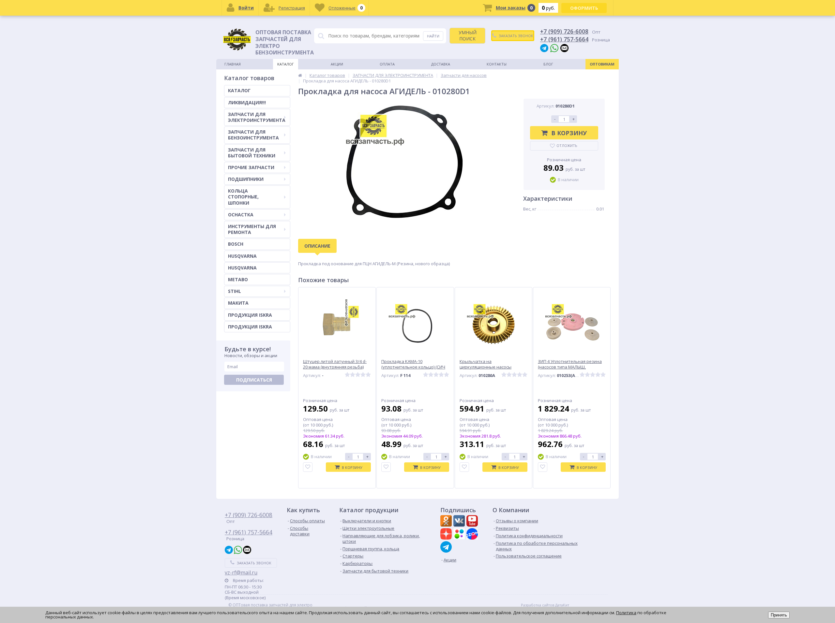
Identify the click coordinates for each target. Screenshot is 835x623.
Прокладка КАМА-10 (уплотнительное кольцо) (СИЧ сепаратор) (413, 367)
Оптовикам (602, 64)
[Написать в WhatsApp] (554, 47)
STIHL (234, 291)
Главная (232, 64)
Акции (337, 64)
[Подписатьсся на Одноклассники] (446, 521)
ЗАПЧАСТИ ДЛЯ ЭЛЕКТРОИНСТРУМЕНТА (256, 117)
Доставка (440, 64)
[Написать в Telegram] (544, 47)
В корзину (569, 133)
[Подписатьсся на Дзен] (446, 534)
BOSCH (235, 244)
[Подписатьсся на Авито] (459, 534)
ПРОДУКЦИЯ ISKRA (250, 315)
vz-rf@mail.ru (241, 572)
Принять (779, 615)
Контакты (497, 64)
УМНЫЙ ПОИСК (468, 35)
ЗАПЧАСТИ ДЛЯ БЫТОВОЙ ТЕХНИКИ (251, 153)
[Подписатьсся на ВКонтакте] (459, 521)
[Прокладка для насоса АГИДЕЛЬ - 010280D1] (404, 162)
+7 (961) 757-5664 (564, 39)
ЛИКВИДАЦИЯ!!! (247, 102)
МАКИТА (238, 303)
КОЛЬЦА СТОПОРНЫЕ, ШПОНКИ (243, 197)
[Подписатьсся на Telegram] (446, 547)
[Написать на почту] (564, 47)
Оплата (387, 64)
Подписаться (254, 380)
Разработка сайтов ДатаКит (545, 605)
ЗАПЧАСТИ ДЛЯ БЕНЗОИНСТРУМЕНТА (253, 135)
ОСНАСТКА (240, 214)
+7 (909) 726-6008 (564, 31)
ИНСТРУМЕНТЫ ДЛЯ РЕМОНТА (252, 229)
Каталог (285, 64)
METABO (238, 279)
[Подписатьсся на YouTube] (472, 521)
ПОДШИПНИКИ (246, 179)
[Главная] (300, 75)
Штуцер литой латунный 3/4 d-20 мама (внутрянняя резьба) (335, 364)
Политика (626, 613)
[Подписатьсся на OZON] (472, 534)
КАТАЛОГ (239, 90)
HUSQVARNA (242, 256)
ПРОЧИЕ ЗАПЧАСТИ (251, 167)
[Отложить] (307, 467)
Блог (548, 64)
